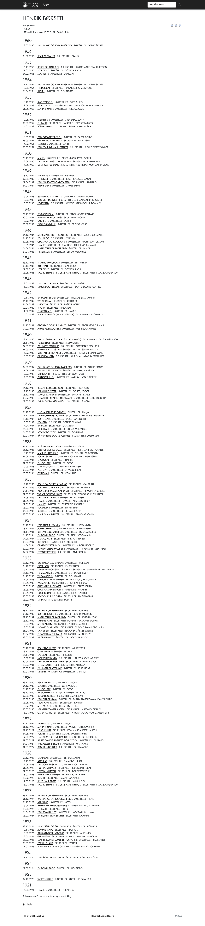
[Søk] (179, 4)
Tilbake (28, 905)
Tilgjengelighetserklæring (102, 916)
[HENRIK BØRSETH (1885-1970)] (173, 25)
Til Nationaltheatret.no (33, 916)
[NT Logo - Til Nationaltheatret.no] (31, 4)
